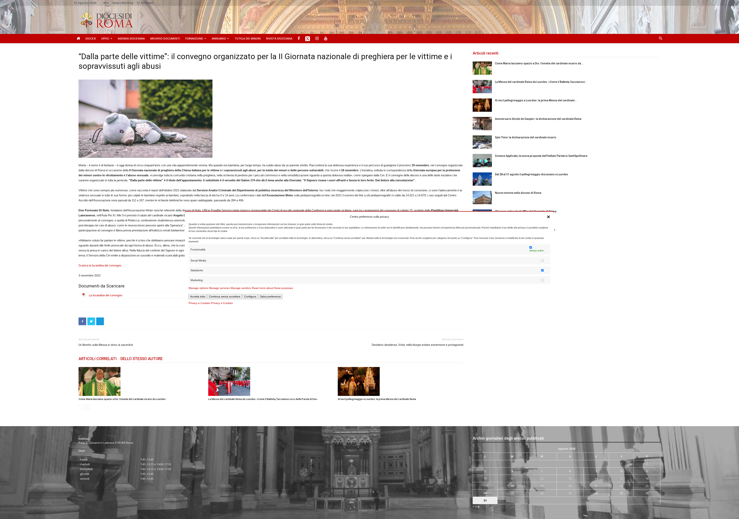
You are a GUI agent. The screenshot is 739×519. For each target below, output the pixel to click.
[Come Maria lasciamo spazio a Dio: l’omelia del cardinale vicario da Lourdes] (141, 381)
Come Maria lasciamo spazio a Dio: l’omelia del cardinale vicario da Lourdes (122, 399)
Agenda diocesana (131, 38)
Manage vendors (241, 288)
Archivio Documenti (165, 38)
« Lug (476, 506)
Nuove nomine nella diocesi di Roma (518, 192)
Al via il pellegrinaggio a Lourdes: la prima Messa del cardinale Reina (377, 399)
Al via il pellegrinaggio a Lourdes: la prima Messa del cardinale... (536, 100)
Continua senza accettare (224, 296)
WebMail (146, 3)
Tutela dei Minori (248, 38)
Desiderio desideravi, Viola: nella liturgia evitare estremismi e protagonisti (417, 345)
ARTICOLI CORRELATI (98, 358)
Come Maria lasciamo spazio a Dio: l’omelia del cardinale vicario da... (539, 63)
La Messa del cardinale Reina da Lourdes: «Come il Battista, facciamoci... (541, 81)
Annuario (219, 38)
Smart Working (122, 3)
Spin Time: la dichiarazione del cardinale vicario (525, 137)
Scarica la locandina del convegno (100, 265)
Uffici (105, 38)
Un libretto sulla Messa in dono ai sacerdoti (106, 345)
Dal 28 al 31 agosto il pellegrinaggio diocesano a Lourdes (531, 174)
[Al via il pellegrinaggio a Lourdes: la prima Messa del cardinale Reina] (400, 381)
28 (596, 493)
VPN (106, 3)
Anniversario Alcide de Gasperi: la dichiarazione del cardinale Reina (538, 118)
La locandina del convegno (105, 295)
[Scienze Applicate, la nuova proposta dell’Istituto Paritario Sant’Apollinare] (482, 160)
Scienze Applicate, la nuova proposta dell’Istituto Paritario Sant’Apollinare (541, 155)
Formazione (194, 38)
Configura (250, 296)
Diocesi (90, 38)
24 (485, 493)
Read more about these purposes (272, 288)
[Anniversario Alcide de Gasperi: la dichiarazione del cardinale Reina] (482, 123)
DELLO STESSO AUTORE (141, 358)
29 (621, 493)
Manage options (198, 288)
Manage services (219, 288)
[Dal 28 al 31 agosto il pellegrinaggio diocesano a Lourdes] (482, 179)
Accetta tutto (197, 296)
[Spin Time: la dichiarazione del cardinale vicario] (482, 142)
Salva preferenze (270, 296)
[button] (548, 216)
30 (647, 493)
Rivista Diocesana (279, 38)
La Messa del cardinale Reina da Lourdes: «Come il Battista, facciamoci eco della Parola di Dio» (262, 399)
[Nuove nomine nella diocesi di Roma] (482, 197)
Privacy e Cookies (199, 303)
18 (512, 486)
